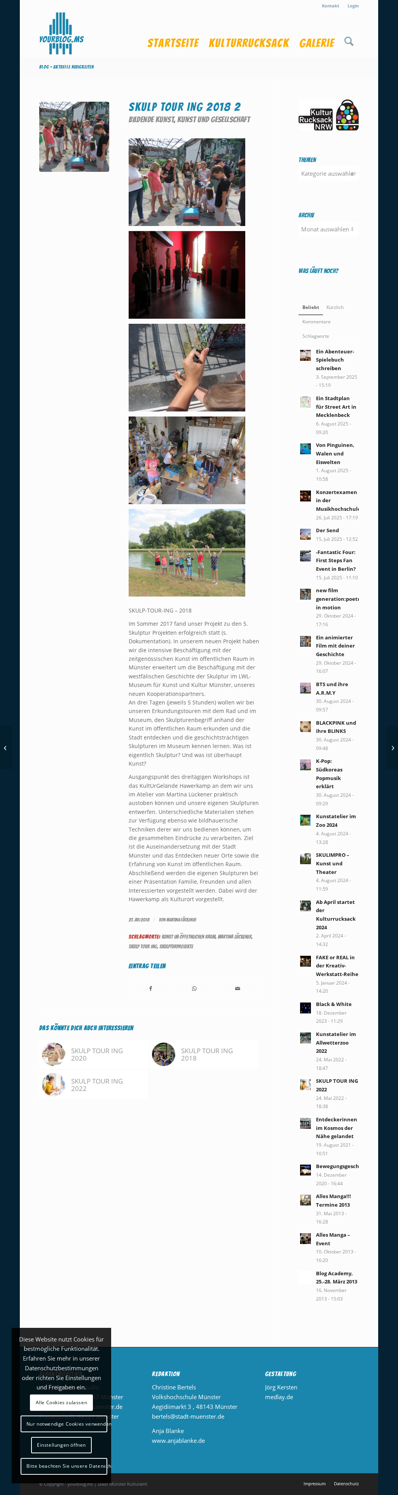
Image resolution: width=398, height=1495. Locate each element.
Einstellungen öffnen (61, 1445)
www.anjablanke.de (178, 1440)
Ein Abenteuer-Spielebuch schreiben (335, 360)
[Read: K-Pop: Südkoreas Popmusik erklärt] (305, 765)
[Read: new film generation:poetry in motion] (305, 594)
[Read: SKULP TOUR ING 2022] (305, 1085)
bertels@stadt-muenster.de (188, 1416)
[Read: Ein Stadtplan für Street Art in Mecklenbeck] (305, 402)
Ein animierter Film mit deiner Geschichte (335, 646)
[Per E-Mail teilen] (237, 988)
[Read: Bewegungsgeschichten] (305, 1170)
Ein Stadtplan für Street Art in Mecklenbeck (336, 406)
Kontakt (330, 6)
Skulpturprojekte (176, 946)
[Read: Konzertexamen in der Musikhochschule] (305, 496)
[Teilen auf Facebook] (150, 988)
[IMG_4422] (74, 137)
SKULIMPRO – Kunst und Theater (332, 863)
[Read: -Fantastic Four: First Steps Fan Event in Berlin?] (305, 556)
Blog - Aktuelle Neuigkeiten (66, 66)
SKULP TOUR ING (143, 946)
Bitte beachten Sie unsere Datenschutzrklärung (66, 1466)
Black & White (334, 1004)
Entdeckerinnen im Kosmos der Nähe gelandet (336, 1128)
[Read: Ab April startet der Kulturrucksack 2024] (305, 906)
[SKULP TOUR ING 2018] (6, 747)
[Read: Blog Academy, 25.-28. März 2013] (305, 1277)
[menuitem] (331, 6)
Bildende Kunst (151, 119)
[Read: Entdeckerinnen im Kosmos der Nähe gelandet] (305, 1123)
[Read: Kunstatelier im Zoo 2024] (305, 820)
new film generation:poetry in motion (339, 599)
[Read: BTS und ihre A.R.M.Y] (305, 688)
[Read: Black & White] (305, 1008)
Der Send (327, 530)
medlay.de (279, 1397)
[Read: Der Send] (305, 534)
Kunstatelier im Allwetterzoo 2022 (336, 1042)
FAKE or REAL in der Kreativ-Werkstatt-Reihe (337, 966)
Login (353, 6)
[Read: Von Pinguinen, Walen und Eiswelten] (305, 449)
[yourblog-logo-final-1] (61, 34)
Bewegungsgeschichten (346, 1166)
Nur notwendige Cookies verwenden (66, 1424)
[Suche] (348, 34)
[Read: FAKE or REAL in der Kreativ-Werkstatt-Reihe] (305, 961)
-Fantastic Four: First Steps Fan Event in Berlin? (336, 560)
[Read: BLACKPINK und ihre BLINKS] (305, 727)
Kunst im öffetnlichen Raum (188, 936)
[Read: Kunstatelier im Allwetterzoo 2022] (305, 1038)
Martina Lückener (181, 919)
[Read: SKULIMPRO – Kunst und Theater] (305, 859)
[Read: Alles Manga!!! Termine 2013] (305, 1200)
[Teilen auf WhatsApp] (194, 988)
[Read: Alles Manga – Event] (305, 1239)
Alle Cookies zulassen (61, 1402)
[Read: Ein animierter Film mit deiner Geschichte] (305, 641)
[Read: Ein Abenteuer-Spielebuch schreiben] (305, 355)
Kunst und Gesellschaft (213, 119)
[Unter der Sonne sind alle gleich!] (392, 747)
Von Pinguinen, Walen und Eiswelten (335, 453)
